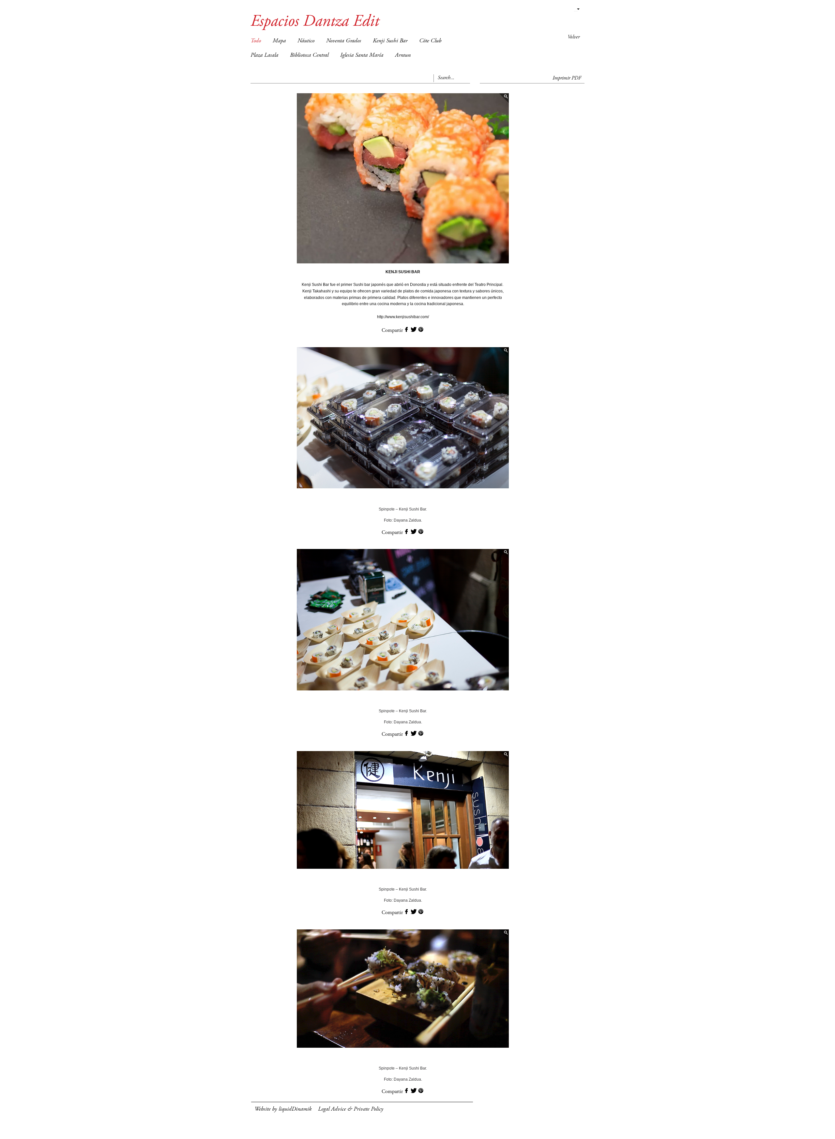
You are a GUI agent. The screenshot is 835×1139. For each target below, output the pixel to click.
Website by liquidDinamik (282, 1109)
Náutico (305, 41)
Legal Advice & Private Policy (350, 1109)
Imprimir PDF (567, 78)
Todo (255, 41)
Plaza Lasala (264, 55)
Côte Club (430, 41)
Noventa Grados (343, 41)
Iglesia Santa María (361, 55)
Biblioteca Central (309, 55)
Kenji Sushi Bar (390, 41)
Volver (574, 37)
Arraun (403, 55)
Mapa (279, 41)
